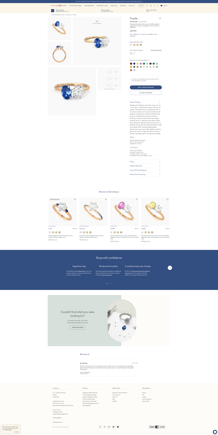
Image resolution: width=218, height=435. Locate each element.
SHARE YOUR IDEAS (77, 327)
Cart (157, 5)
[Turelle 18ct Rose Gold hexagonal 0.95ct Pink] (124, 220)
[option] (131, 53)
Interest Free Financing (137, 174)
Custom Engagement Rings (90, 395)
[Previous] (48, 268)
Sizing (132, 162)
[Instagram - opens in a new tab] (109, 427)
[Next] (170, 268)
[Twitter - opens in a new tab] (113, 427)
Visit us (141, 5)
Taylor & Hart (58, 5)
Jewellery (114, 5)
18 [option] (134, 44)
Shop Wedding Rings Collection (91, 403)
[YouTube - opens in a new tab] (118, 427)
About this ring (135, 102)
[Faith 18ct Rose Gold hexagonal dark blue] (63, 220)
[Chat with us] (215, 432)
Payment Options (146, 399)
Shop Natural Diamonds (89, 399)
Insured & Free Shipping (138, 170)
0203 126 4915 (56, 409)
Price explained (134, 34)
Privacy (144, 392)
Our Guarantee (116, 395)
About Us (132, 5)
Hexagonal (69, 14)
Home (52, 14)
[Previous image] (51, 212)
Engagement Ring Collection (90, 392)
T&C (143, 395)
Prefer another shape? (156, 50)
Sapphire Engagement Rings (90, 397)
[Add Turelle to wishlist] (160, 18)
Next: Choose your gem (146, 87)
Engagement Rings (75, 5)
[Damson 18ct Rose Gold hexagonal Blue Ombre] (93, 220)
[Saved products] (154, 5)
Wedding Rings (89, 5)
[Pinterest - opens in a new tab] (105, 427)
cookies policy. (8, 429)
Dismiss (17, 432)
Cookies (144, 397)
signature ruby (81, 271)
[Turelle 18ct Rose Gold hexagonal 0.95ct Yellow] (155, 220)
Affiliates (114, 401)
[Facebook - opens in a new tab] (100, 427)
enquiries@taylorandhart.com (60, 414)
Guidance (123, 5)
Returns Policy (146, 401)
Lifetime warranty (136, 166)
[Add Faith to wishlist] (75, 199)
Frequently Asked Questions (119, 392)
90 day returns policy (106, 275)
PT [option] (131, 44)
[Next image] (74, 212)
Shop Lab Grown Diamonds (90, 401)
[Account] (147, 5)
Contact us (151, 5)
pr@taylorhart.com (58, 422)
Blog (113, 399)
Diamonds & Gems (102, 5)
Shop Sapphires (87, 405)
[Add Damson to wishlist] (106, 199)
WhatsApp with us (58, 412)
